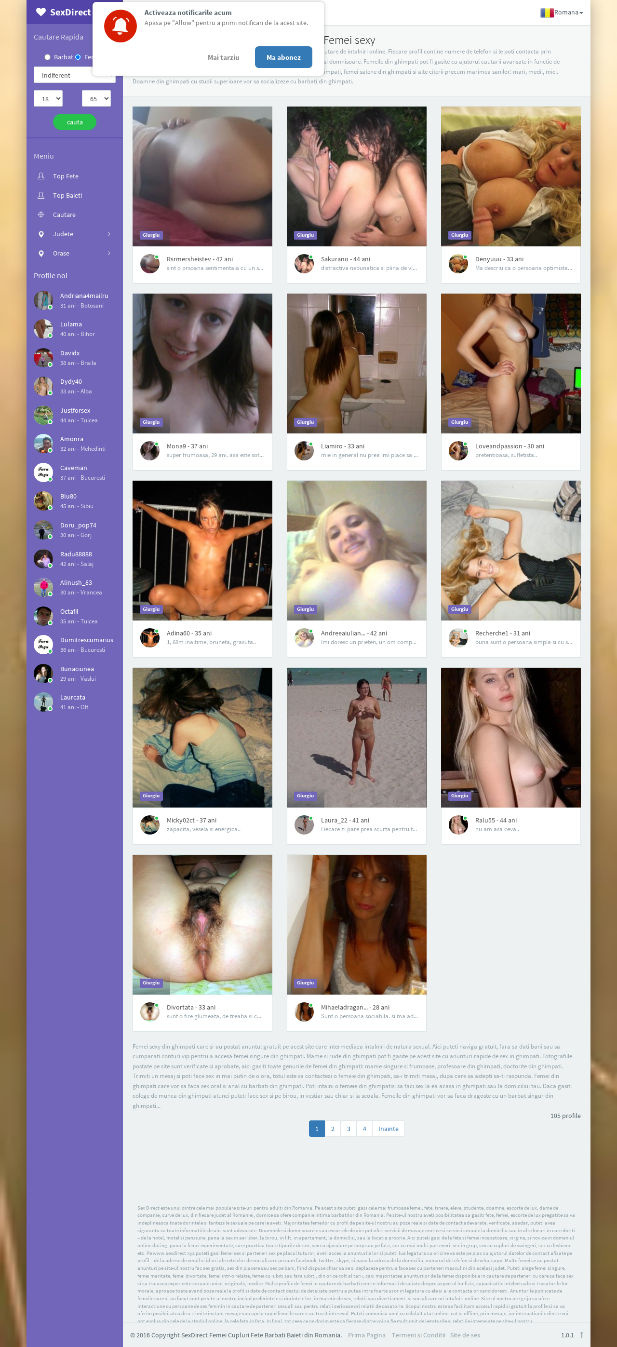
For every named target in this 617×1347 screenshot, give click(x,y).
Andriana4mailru (84, 295)
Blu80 (68, 496)
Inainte (388, 1128)
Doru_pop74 (78, 525)
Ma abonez (284, 57)
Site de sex (465, 1335)
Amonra (71, 438)
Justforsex (75, 410)
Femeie (94, 57)
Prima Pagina (367, 1335)
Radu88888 (76, 554)
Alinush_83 (76, 582)
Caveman (73, 467)
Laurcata (72, 697)
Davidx (70, 353)
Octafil (69, 611)
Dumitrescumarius (86, 639)
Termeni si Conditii (418, 1335)
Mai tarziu (224, 57)
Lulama (71, 324)
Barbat (63, 57)
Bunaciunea (77, 668)
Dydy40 (71, 381)
